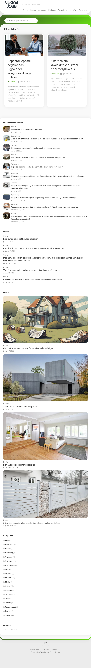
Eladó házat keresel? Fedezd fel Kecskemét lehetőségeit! (28, 348)
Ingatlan (33, 10)
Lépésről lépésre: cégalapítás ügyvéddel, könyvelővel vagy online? (20, 69)
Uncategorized (10, 607)
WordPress (44, 652)
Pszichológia (10, 630)
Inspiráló (73, 10)
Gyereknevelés (10, 565)
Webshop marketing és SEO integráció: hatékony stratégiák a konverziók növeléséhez (44, 207)
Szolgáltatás (15, 136)
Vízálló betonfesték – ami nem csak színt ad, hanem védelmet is (31, 270)
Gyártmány (15, 195)
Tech (7, 599)
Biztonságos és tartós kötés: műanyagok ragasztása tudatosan (35, 148)
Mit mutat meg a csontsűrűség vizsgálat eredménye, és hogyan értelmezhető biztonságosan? (47, 176)
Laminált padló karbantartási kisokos (19, 465)
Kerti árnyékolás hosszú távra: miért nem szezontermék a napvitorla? (38, 157)
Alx (59, 652)
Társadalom (62, 10)
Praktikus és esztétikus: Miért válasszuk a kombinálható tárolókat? (32, 279)
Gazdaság (42, 10)
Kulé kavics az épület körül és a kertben (26, 129)
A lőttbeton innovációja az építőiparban (20, 406)
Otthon (25, 10)
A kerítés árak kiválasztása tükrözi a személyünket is (64, 65)
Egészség (83, 10)
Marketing (52, 10)
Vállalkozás (12, 82)
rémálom (16, 630)
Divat (7, 540)
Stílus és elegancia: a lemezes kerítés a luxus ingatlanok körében (31, 523)
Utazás (7, 611)
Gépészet (8, 557)
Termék (14, 145)
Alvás (4, 630)
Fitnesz (8, 549)
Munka (7, 582)
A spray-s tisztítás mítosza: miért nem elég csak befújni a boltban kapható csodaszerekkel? (47, 139)
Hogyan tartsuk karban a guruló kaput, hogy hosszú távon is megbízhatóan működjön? (44, 198)
